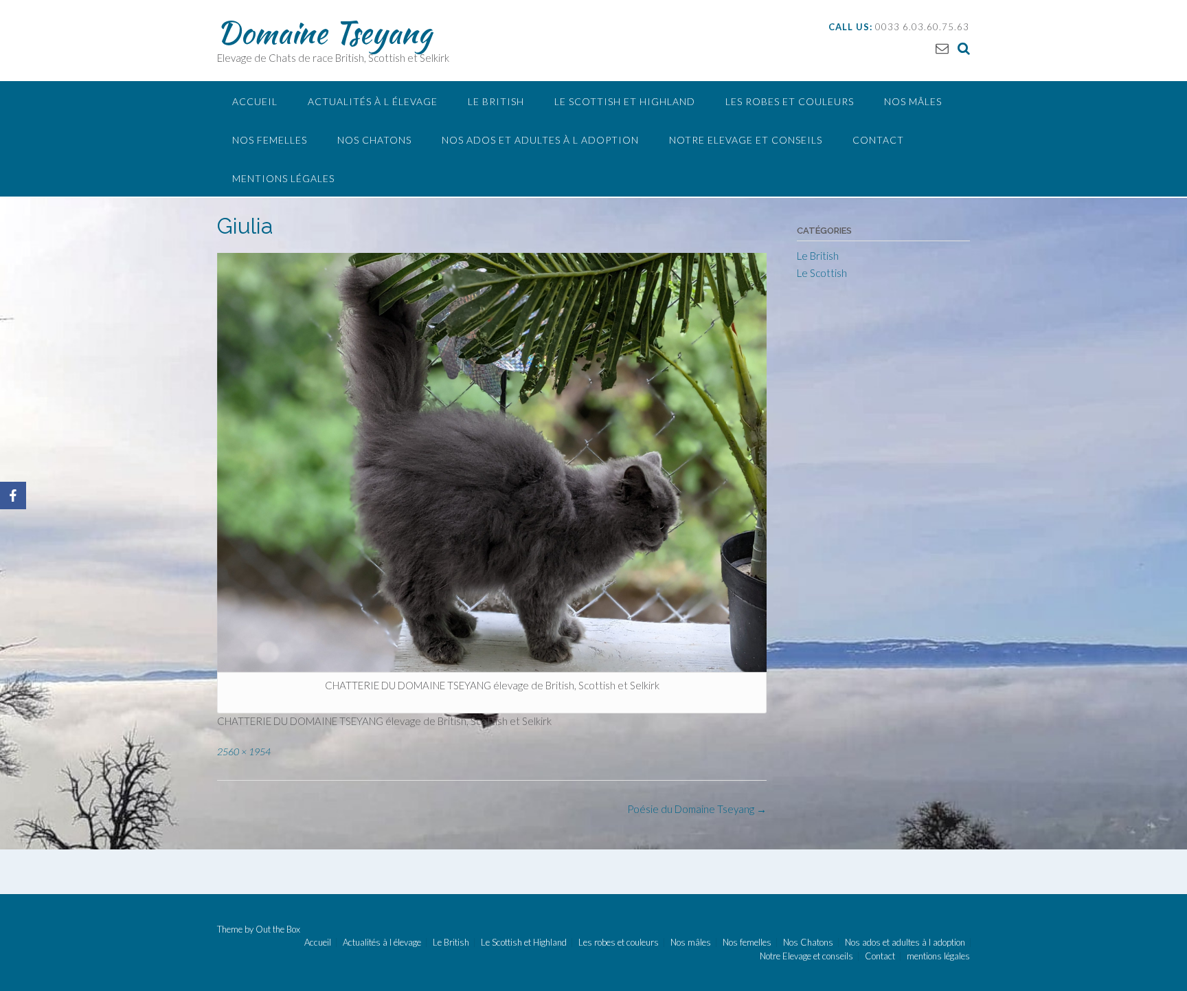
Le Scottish (822, 273)
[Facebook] (13, 495)
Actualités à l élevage (373, 101)
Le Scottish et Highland (624, 101)
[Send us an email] (942, 48)
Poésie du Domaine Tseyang (697, 809)
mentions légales (283, 178)
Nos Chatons (374, 140)
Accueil (255, 101)
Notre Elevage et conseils (745, 140)
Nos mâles (913, 101)
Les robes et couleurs (789, 101)
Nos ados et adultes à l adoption (540, 140)
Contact (878, 140)
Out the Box (278, 929)
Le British (496, 101)
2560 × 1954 (244, 751)
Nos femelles (269, 140)
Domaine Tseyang (324, 32)
